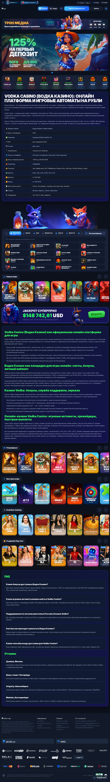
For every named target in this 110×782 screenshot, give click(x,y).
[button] (50, 72)
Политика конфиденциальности (62, 726)
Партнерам (59, 729)
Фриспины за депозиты (44, 728)
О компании (40, 721)
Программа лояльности (44, 723)
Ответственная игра (62, 723)
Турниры (39, 725)
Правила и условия (62, 721)
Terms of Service (88, 727)
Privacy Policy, (79, 727)
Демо (12, 296)
